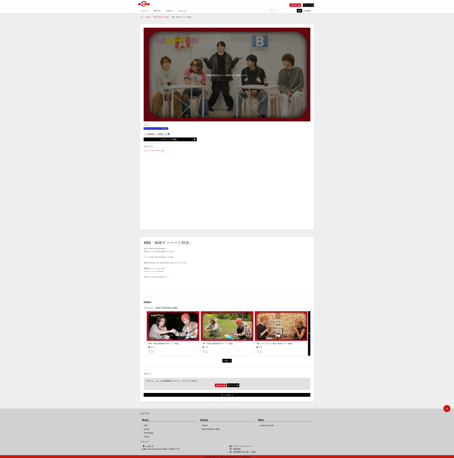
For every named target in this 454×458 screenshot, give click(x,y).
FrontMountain (245, 457)
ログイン (307, 5)
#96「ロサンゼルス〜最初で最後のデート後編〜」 (276, 343)
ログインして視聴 (169, 139)
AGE (146, 425)
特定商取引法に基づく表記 (244, 452)
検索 (299, 11)
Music (145, 420)
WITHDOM (148, 433)
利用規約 (237, 449)
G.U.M (146, 429)
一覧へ (226, 361)
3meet (204, 425)
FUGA (146, 437)
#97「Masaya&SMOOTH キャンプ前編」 (218, 343)
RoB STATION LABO (161, 17)
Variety (148, 17)
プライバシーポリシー (242, 446)
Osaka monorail (267, 425)
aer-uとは (182, 11)
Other (261, 420)
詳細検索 (307, 11)
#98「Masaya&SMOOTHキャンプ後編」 (164, 343)
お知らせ (169, 11)
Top (141, 17)
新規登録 (293, 5)
